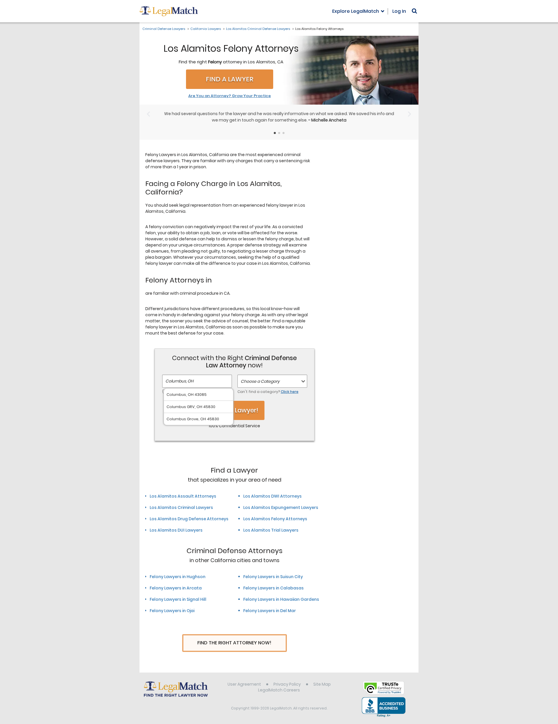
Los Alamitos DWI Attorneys (272, 496)
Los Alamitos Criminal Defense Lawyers (258, 28)
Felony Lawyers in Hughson (177, 577)
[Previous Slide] (148, 114)
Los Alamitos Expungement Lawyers (280, 507)
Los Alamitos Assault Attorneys (183, 496)
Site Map (322, 684)
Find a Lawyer (229, 79)
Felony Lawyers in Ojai (172, 611)
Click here (289, 391)
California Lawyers (205, 28)
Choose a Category (260, 381)
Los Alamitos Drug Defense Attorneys (189, 519)
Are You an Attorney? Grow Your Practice (229, 96)
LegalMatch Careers (279, 690)
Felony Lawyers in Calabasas (273, 588)
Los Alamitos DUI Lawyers (176, 530)
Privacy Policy (287, 684)
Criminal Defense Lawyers (163, 28)
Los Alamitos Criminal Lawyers (181, 507)
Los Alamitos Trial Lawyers (270, 530)
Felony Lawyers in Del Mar (269, 611)
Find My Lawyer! (234, 410)
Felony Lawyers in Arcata (176, 588)
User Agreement (244, 684)
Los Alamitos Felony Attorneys (275, 519)
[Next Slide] (409, 114)
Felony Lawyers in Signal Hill (178, 599)
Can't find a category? (267, 391)
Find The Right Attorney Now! (234, 642)
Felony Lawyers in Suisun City (273, 577)
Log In (399, 11)
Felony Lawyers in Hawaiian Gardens (281, 599)
